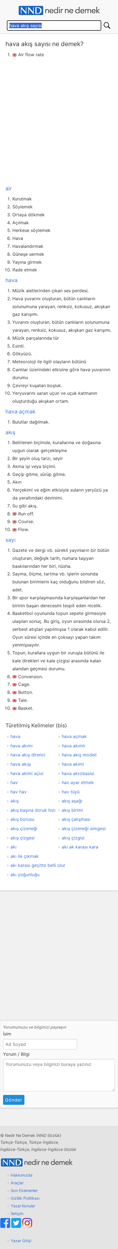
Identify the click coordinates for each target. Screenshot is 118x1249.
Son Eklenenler (24, 1190)
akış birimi (72, 810)
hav (14, 782)
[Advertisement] (59, 120)
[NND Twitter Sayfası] (16, 1226)
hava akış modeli (79, 754)
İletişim (17, 1213)
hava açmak (20, 411)
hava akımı (21, 745)
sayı (10, 539)
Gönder (13, 1100)
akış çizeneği (23, 828)
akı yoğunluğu (25, 874)
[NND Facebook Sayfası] (5, 1226)
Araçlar (17, 1182)
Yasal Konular (23, 1205)
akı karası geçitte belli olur (37, 865)
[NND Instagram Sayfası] (27, 1226)
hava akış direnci (27, 754)
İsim (7, 1034)
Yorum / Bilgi (16, 1054)
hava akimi (73, 764)
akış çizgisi (73, 838)
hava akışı (20, 764)
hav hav (18, 791)
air (8, 188)
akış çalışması (76, 819)
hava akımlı (73, 745)
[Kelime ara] (107, 25)
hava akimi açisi (26, 773)
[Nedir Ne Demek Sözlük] (59, 11)
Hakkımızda (21, 1175)
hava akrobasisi (78, 773)
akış (10, 432)
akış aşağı (72, 801)
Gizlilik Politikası (25, 1198)
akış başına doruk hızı (32, 810)
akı (13, 847)
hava (11, 280)
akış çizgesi (22, 838)
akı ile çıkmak (24, 856)
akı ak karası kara (80, 847)
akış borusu (22, 819)
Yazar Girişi (21, 1240)
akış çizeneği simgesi (84, 828)
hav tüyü (71, 791)
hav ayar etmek (78, 782)
